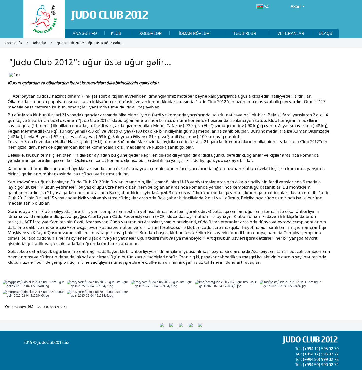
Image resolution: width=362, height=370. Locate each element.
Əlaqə (325, 33)
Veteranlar (290, 33)
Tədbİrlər (245, 33)
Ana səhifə (85, 33)
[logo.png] (44, 19)
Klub (116, 33)
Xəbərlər (150, 33)
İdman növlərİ (195, 33)
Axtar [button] (296, 6)
